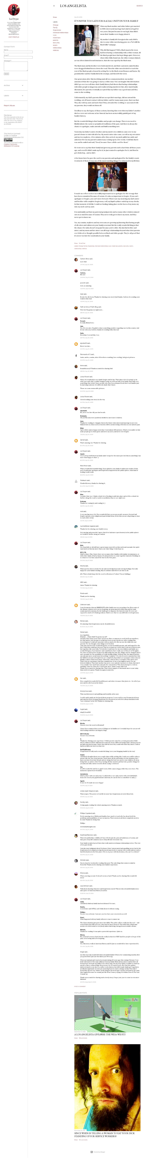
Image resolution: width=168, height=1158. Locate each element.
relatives (56, 50)
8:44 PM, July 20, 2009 (87, 486)
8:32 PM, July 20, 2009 (86, 475)
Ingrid (82, 709)
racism (55, 45)
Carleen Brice (84, 259)
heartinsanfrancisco (86, 835)
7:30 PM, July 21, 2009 (86, 685)
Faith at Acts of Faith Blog (89, 307)
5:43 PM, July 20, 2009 (86, 349)
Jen (81, 678)
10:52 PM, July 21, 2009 (86, 704)
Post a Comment (80, 986)
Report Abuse (9, 105)
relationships (57, 48)
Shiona (82, 873)
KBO (81, 582)
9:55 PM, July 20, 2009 (86, 506)
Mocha (82, 566)
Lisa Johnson (84, 886)
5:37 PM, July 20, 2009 (86, 337)
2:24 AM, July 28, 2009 (86, 946)
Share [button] (55, 17)
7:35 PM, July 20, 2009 (86, 434)
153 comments (83, 1038)
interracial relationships (60, 32)
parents (55, 40)
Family (55, 27)
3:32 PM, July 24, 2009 (86, 854)
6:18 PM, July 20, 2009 (86, 371)
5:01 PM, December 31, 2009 (88, 982)
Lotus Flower (84, 377)
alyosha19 (83, 343)
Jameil (82, 440)
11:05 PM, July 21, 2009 (86, 715)
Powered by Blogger (99, 1152)
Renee (82, 621)
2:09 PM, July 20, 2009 (86, 277)
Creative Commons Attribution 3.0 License (11, 145)
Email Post (82, 243)
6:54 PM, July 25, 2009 (86, 880)
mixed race (56, 38)
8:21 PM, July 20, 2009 (86, 460)
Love (54, 35)
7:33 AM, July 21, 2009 (86, 599)
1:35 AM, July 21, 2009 (86, 537)
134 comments (83, 1140)
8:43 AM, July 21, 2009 (86, 626)
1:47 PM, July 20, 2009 (86, 264)
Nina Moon (84, 466)
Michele (83, 860)
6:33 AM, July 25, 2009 (86, 867)
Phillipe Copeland (86, 813)
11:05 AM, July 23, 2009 (86, 808)
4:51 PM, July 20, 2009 (86, 301)
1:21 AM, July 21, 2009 (86, 520)
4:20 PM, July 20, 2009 (87, 288)
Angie (82, 952)
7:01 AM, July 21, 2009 (86, 588)
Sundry (82, 802)
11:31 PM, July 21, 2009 (86, 785)
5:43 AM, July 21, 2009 (86, 560)
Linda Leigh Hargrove (87, 791)
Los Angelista (73, 5)
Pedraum (83, 480)
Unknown (83, 604)
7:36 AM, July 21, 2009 (86, 615)
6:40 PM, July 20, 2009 (87, 391)
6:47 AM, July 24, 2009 (86, 829)
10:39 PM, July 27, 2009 (87, 893)
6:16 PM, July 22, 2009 (86, 796)
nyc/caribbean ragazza (87, 526)
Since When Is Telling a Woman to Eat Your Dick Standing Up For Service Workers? (104, 1135)
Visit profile (14, 37)
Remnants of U (85, 354)
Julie (81, 294)
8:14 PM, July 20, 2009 (86, 445)
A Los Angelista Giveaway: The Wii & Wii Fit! (100, 1034)
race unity (56, 43)
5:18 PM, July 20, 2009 (86, 312)
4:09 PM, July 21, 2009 (86, 672)
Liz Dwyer (83, 270)
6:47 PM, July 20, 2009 (86, 402)
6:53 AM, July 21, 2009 (86, 576)
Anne (82, 365)
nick (81, 511)
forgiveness (57, 30)
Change (55, 25)
